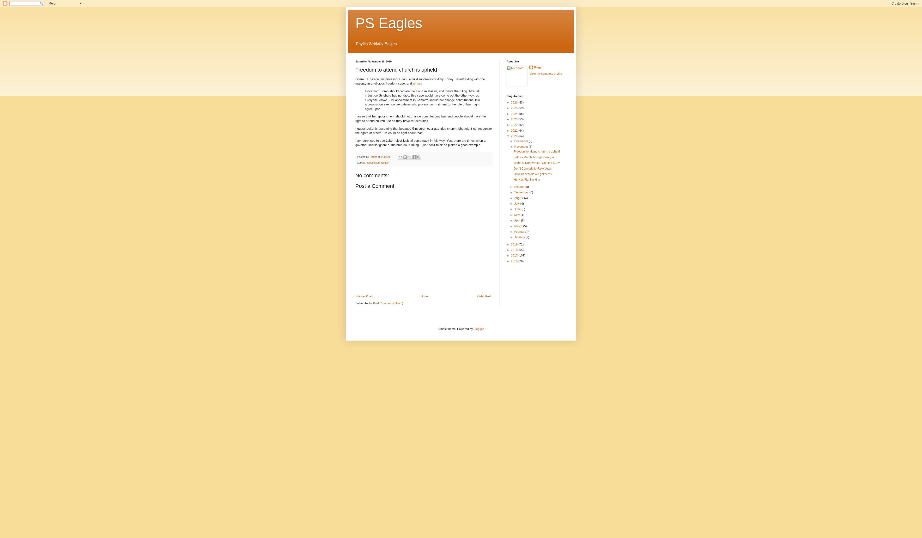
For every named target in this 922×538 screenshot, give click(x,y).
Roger (538, 67)
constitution (373, 162)
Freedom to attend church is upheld (537, 151)
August (519, 198)
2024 (514, 114)
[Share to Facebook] (414, 157)
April (517, 220)
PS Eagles (388, 23)
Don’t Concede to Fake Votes (533, 168)
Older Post (484, 296)
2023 (514, 119)
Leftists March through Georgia (534, 157)
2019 (514, 244)
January (520, 237)
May (517, 215)
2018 (514, 250)
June (518, 209)
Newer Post (364, 296)
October (519, 187)
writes (417, 83)
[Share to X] (409, 157)
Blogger (478, 329)
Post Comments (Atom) (388, 303)
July (517, 203)
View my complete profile (545, 73)
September (521, 192)
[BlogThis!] (405, 157)
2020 (514, 136)
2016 (514, 261)
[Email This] (400, 157)
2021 (514, 130)
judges (385, 162)
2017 (514, 255)
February (520, 231)
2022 (514, 125)
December (521, 141)
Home (425, 296)
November (521, 146)
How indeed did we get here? (533, 174)
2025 (514, 108)
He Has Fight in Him (527, 179)
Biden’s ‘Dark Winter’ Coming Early (537, 163)
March (518, 226)
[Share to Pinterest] (418, 157)
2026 (514, 102)
